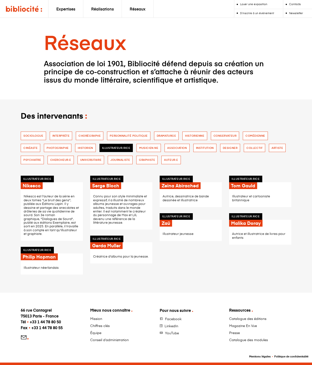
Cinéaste (30, 148)
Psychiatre (32, 160)
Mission (96, 318)
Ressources (240, 310)
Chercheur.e (60, 160)
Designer (230, 148)
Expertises (65, 8)
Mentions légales (260, 356)
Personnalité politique (128, 135)
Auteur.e (171, 160)
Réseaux (138, 8)
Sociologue (33, 135)
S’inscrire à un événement (257, 13)
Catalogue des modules (248, 339)
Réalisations (102, 8)
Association (177, 148)
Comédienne (255, 135)
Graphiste (147, 160)
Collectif (254, 148)
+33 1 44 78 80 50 (45, 322)
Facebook (173, 319)
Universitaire (90, 160)
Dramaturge (166, 135)
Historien (85, 148)
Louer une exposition (253, 4)
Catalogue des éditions (247, 318)
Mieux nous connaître (110, 310)
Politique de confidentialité (291, 356)
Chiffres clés (100, 325)
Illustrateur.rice (116, 148)
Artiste (277, 148)
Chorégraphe (89, 135)
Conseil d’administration (109, 339)
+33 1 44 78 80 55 (47, 327)
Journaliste (120, 160)
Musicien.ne (148, 148)
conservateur (225, 135)
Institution (205, 148)
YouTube (172, 333)
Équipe (95, 332)
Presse (234, 332)
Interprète (61, 135)
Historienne (194, 135)
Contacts (295, 4)
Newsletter (296, 13)
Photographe (57, 148)
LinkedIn (171, 326)
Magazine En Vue (243, 325)
